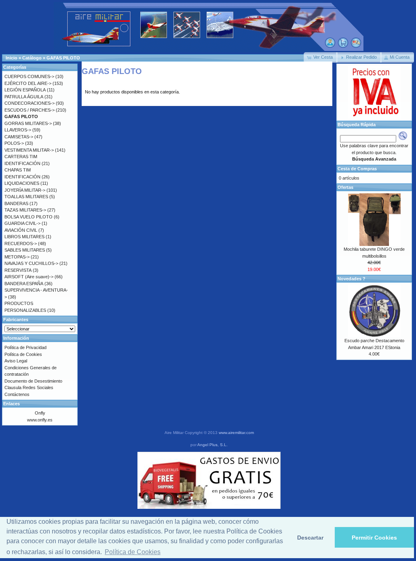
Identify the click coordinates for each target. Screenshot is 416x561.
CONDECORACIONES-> (29, 103)
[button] (321, 57)
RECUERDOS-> (20, 243)
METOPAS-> (17, 256)
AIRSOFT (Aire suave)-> (28, 276)
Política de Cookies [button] (132, 551)
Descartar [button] (310, 537)
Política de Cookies (23, 354)
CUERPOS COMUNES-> (29, 76)
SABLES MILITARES (24, 250)
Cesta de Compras (357, 168)
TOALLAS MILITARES (26, 196)
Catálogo (32, 57)
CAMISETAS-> (18, 136)
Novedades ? (351, 278)
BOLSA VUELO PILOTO (28, 216)
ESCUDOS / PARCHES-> (29, 110)
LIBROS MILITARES (24, 236)
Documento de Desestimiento (33, 381)
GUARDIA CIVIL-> (22, 223)
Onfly (40, 413)
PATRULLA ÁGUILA (23, 96)
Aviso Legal (15, 360)
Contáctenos (17, 394)
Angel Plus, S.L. (212, 444)
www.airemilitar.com (236, 432)
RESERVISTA (18, 270)
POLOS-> (14, 143)
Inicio (11, 57)
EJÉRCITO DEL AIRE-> (27, 83)
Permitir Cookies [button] (374, 537)
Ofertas (345, 187)
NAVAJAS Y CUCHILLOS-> (31, 263)
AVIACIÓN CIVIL (20, 230)
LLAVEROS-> (17, 129)
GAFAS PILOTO (63, 57)
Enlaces (11, 403)
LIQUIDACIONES (21, 183)
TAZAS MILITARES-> (25, 209)
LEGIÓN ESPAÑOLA (25, 89)
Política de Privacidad (25, 347)
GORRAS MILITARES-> (28, 123)
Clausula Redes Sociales (28, 387)
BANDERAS (16, 203)
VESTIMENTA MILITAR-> (29, 150)
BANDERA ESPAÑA (23, 283)
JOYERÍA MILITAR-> (24, 190)
